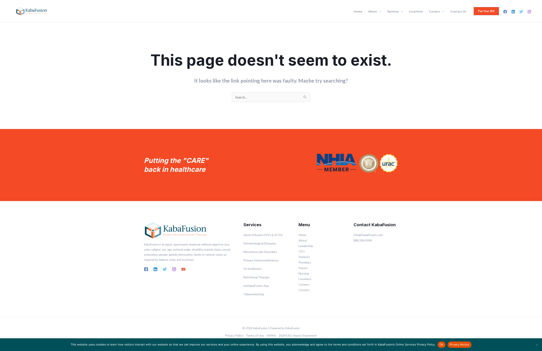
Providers (305, 262)
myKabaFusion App (256, 285)
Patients (304, 257)
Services (393, 11)
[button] (486, 11)
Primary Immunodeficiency (260, 260)
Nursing (304, 273)
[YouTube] (183, 269)
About (372, 11)
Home (358, 11)
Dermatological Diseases (259, 243)
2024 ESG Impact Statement (298, 335)
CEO (302, 251)
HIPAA (271, 335)
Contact (304, 290)
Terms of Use (255, 335)
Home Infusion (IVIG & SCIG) (262, 235)
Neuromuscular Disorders (260, 252)
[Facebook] (505, 12)
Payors (303, 268)
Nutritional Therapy (256, 277)
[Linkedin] (513, 12)
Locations (416, 11)
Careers (434, 11)
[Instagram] (529, 12)
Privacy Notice (459, 344)
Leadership (306, 246)
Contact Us (458, 11)
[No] (537, 345)
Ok (442, 344)
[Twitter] (521, 12)
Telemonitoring (253, 294)
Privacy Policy (234, 335)
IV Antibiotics (252, 269)
